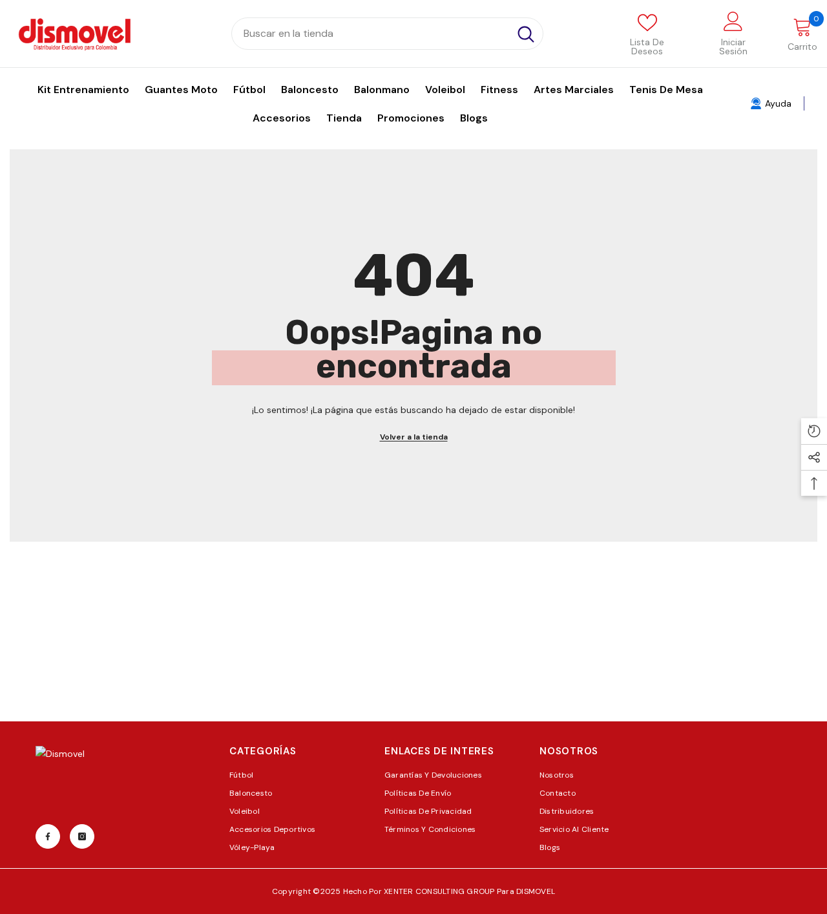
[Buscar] (387, 33)
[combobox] (370, 33)
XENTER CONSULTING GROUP (440, 891)
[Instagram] (82, 836)
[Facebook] (48, 836)
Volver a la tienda (414, 437)
